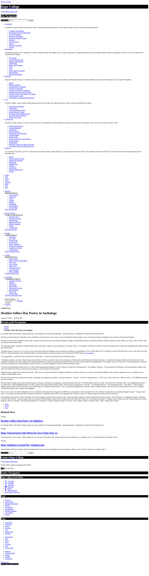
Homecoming (13, 259)
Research (8, 76)
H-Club (11, 171)
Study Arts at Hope (15, 117)
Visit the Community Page (13, 295)
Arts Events (12, 284)
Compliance (9, 507)
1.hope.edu (12, 197)
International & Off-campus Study (20, 33)
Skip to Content (6, 2)
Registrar (12, 40)
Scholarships (13, 63)
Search (31, 20)
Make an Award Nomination (18, 261)
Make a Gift (13, 266)
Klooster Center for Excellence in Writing (22, 94)
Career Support (14, 270)
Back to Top (5, 562)
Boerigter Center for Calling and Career (21, 144)
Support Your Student (16, 246)
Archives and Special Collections (19, 90)
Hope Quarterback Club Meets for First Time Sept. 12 (29, 433)
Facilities (12, 166)
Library (11, 44)
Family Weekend (14, 244)
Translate (20, 301)
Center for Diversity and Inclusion (20, 139)
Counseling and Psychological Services (21, 146)
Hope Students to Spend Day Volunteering (22, 445)
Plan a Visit (12, 262)
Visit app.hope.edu (11, 209)
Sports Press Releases (16, 160)
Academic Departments (16, 31)
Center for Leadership (16, 88)
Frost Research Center (16, 96)
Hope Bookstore (14, 132)
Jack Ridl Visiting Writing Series (19, 114)
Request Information (15, 74)
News (7, 180)
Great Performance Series (17, 110)
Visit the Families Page (12, 251)
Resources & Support (16, 36)
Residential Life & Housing (18, 133)
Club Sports (13, 168)
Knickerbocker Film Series (17, 116)
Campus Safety (14, 141)
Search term (4, 20)
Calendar (8, 182)
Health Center (13, 137)
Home (7, 326)
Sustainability (13, 143)
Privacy (7, 515)
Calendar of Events (15, 281)
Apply (11, 67)
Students (7, 191)
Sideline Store (13, 164)
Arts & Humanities (15, 34)
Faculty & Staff (10, 213)
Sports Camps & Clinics (16, 159)
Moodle (11, 202)
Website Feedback (11, 511)
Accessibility (9, 513)
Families (7, 233)
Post (6, 408)
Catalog (11, 47)
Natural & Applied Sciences (18, 38)
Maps (6, 184)
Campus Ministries (15, 128)
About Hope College (15, 288)
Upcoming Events (14, 268)
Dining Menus (13, 206)
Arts (6, 99)
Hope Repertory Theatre (17, 112)
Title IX (7, 505)
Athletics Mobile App (16, 170)
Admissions (8, 49)
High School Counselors (17, 71)
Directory (8, 305)
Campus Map (13, 208)
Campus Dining (14, 135)
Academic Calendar (15, 248)
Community (8, 277)
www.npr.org (89, 353)
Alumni (7, 255)
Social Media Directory (12, 492)
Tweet (7, 406)
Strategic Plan (13, 220)
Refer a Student (14, 272)
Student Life (13, 130)
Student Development (16, 126)
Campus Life (9, 119)
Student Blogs (13, 72)
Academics (8, 24)
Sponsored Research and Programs (20, 92)
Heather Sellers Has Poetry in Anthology (22, 420)
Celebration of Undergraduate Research (21, 98)
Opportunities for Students (17, 87)
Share (7, 404)
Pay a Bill (12, 239)
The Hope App (14, 195)
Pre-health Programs (15, 45)
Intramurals (12, 162)
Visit (10, 69)
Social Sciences (14, 42)
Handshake (12, 204)
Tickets (11, 157)
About (7, 175)
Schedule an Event (15, 218)
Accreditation (9, 509)
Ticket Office (13, 108)
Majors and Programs (16, 65)
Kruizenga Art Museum (16, 106)
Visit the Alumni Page (12, 273)
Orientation (12, 237)
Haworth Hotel (14, 290)
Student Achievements (16, 61)
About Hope (9, 537)
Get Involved (13, 242)
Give (6, 188)
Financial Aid (13, 240)
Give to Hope (9, 548)
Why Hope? (13, 58)
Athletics (8, 148)
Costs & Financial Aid (16, 60)
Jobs (6, 186)
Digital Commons (14, 85)
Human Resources (15, 222)
